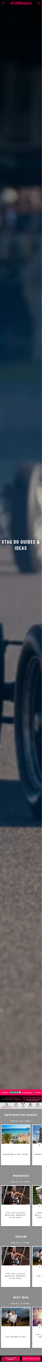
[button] (39, 1144)
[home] (21, 3)
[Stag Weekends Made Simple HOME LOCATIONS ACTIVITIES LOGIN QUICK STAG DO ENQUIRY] (3, 3)
